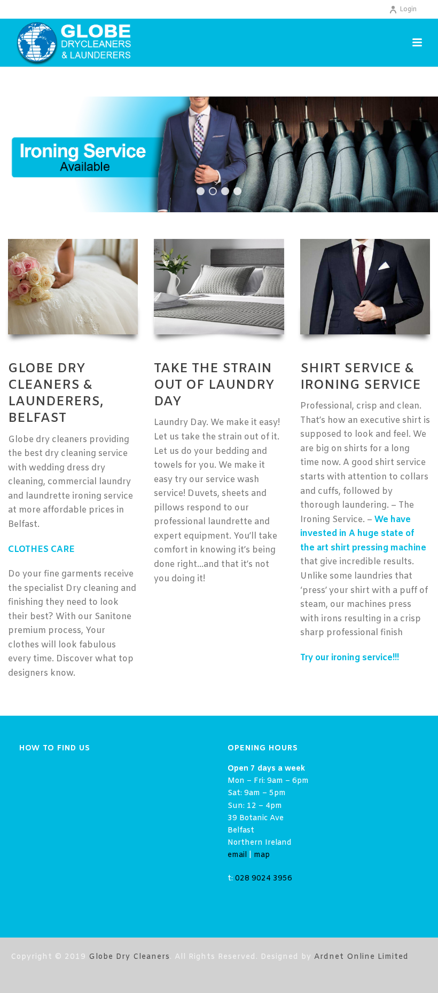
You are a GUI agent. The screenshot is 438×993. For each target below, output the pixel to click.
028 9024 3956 (263, 879)
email (237, 855)
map (262, 855)
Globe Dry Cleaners (129, 957)
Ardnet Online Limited (361, 957)
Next (413, 155)
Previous (25, 155)
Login (408, 9)
